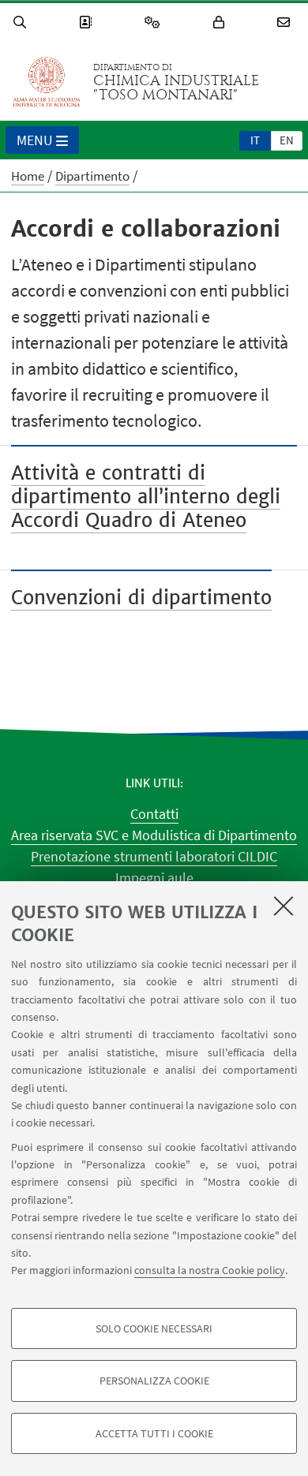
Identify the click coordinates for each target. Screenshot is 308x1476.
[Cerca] (22, 22)
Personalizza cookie (154, 1380)
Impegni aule (154, 878)
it (255, 140)
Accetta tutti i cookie (154, 1433)
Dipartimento (92, 176)
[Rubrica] (87, 22)
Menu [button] (35, 140)
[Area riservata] (221, 22)
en (287, 140)
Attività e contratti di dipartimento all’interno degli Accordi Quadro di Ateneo (145, 496)
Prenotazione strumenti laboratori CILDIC (154, 856)
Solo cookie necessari (154, 1328)
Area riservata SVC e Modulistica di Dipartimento (154, 835)
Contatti (154, 814)
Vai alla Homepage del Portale (46, 82)
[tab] (255, 140)
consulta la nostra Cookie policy (209, 1270)
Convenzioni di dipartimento (141, 597)
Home (27, 176)
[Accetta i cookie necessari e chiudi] (283, 905)
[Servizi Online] (155, 22)
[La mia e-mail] (286, 22)
